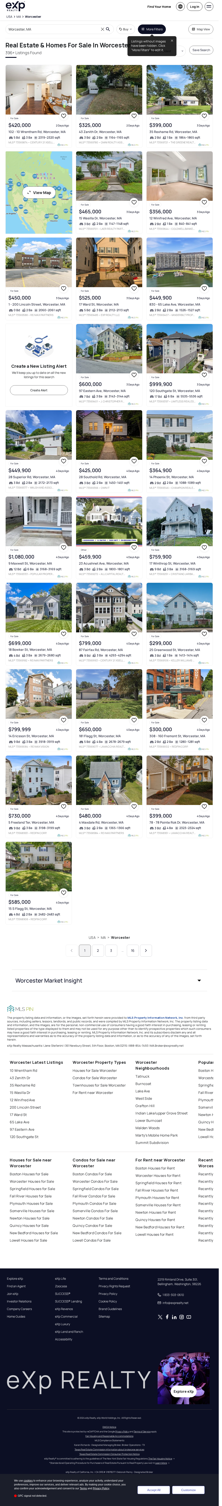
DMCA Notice (109, 1426)
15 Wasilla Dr (20, 1092)
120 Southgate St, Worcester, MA (174, 391)
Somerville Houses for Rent (158, 1205)
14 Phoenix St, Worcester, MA (171, 477)
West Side (143, 1098)
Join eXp (12, 1293)
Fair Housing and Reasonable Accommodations (109, 1436)
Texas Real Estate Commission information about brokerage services (109, 1449)
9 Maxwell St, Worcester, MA (30, 563)
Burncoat (143, 1083)
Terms (83, 1488)
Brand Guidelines (110, 1308)
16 (132, 950)
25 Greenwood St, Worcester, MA (174, 650)
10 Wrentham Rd (23, 1070)
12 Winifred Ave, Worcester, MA (173, 218)
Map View (203, 29)
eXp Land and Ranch (69, 1331)
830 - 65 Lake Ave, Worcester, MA (174, 304)
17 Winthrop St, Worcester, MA (172, 563)
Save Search (201, 50)
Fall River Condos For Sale (94, 1196)
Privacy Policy (108, 1293)
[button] (109, 980)
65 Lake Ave (19, 1122)
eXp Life (60, 1278)
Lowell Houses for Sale (28, 1240)
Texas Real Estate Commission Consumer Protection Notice (109, 1454)
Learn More (161, 1462)
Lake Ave (142, 1091)
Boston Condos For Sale (92, 1174)
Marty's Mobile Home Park (156, 1135)
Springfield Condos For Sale (96, 1188)
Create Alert (38, 390)
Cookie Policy (108, 1301)
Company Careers (19, 1308)
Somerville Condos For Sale (95, 1210)
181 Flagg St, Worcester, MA (100, 736)
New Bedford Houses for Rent (159, 1227)
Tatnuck (142, 1076)
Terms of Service (142, 1431)
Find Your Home (159, 7)
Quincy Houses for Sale (29, 1225)
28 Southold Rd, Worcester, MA (102, 477)
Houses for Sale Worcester (95, 1070)
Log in (194, 7)
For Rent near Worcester (93, 1092)
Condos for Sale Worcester (95, 1077)
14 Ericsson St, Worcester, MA (31, 736)
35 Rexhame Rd (22, 1085)
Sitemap (104, 1316)
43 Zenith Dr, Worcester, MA (100, 132)
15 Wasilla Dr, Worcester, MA (100, 218)
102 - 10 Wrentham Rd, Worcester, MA (37, 132)
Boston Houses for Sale (29, 1174)
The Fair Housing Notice (160, 1458)
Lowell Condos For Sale (92, 1240)
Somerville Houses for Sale (32, 1210)
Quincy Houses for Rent (155, 1219)
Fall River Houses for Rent (156, 1190)
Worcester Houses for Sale (32, 1181)
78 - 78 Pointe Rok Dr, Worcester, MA (176, 822)
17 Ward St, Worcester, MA (99, 304)
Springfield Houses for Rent (158, 1183)
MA (103, 937)
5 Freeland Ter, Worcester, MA (31, 822)
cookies (28, 1480)
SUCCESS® (62, 1293)
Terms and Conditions (113, 1278)
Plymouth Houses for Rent (157, 1197)
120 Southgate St (24, 1136)
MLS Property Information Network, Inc (155, 1018)
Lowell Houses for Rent (154, 1234)
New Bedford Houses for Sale (34, 1233)
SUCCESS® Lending (68, 1301)
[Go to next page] (146, 951)
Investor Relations (19, 1301)
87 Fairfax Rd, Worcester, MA (101, 650)
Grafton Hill (145, 1105)
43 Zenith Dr (20, 1077)
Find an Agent (16, 1286)
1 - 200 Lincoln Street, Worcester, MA (36, 304)
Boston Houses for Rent (155, 1168)
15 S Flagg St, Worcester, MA (30, 908)
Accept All (153, 1490)
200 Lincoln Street (25, 1107)
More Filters (154, 29)
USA (92, 937)
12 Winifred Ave (22, 1100)
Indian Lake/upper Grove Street (161, 1113)
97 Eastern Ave (22, 1129)
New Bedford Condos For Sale (97, 1233)
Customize (188, 1490)
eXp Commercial (66, 1316)
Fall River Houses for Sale (31, 1196)
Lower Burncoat (148, 1120)
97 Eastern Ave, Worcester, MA (102, 391)
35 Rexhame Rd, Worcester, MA (173, 132)
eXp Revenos (64, 1308)
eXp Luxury (62, 1324)
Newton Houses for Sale (30, 1218)
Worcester (120, 937)
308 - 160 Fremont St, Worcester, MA (177, 736)
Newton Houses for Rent (155, 1212)
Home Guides (16, 1316)
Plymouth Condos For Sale (94, 1203)
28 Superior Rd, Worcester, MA (31, 477)
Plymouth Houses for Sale (31, 1203)
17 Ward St (18, 1114)
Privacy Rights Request (114, 1286)
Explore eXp (15, 1278)
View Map (42, 192)
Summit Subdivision (152, 1142)
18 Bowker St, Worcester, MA (30, 649)
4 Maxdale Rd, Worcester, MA (101, 822)
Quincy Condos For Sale (92, 1225)
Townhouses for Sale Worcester (99, 1085)
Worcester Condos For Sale (95, 1181)
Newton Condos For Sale (93, 1218)
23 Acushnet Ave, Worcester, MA (104, 563)
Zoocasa (61, 1286)
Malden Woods (147, 1127)
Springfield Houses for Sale (32, 1188)
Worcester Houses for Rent (157, 1175)
